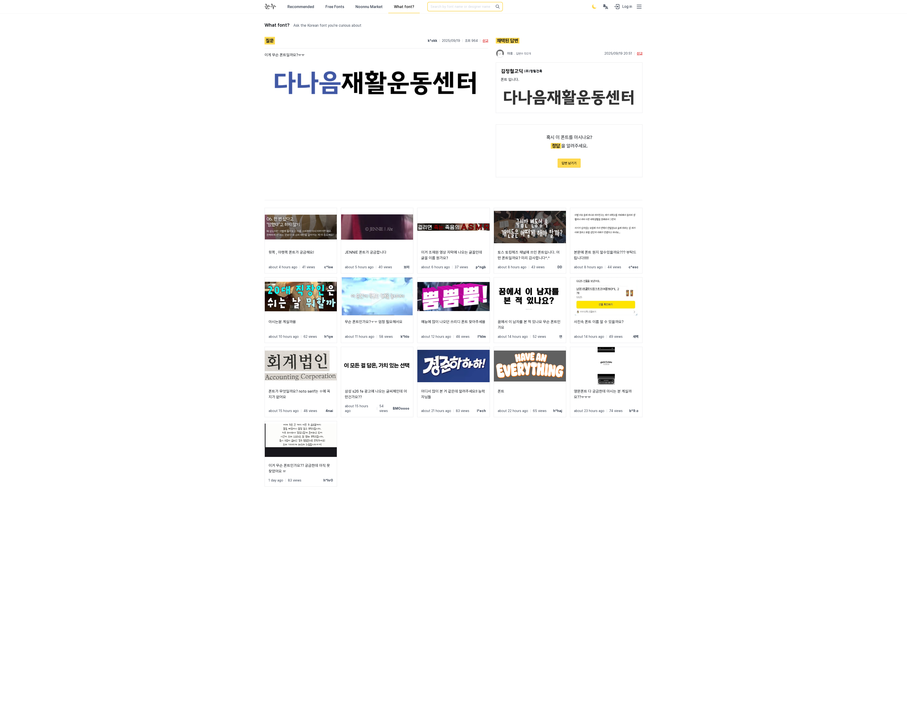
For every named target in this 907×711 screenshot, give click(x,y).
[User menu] (605, 6)
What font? (404, 6)
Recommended (300, 6)
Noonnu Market (369, 6)
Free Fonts (334, 6)
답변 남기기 (569, 163)
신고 (485, 41)
